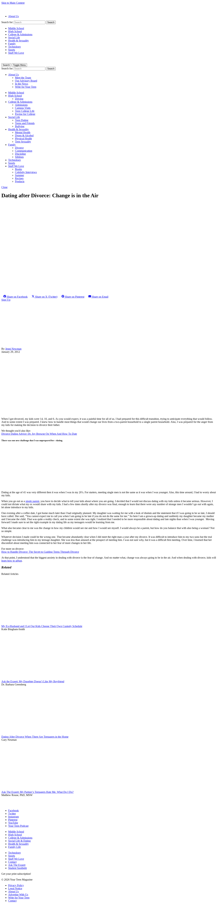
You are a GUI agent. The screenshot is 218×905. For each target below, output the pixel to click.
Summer (19, 175)
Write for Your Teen (25, 86)
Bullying (19, 126)
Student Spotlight (17, 868)
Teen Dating (21, 120)
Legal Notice (15, 888)
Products (19, 181)
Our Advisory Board (26, 80)
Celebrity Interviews (26, 172)
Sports (11, 49)
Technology (14, 46)
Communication (23, 150)
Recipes (19, 178)
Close (4, 187)
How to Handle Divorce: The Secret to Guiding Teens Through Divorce (40, 551)
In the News (21, 83)
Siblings (19, 156)
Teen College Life (24, 111)
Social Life (14, 37)
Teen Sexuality (23, 141)
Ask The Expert (16, 865)
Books (18, 169)
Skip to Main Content (13, 2)
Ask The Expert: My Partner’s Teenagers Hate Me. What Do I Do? (37, 792)
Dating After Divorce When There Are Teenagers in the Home (34, 736)
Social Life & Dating (19, 840)
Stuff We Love (16, 52)
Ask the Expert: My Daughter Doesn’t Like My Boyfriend (32, 681)
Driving (19, 98)
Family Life (14, 846)
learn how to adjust (11, 560)
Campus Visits (22, 107)
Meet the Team (23, 77)
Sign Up (5, 299)
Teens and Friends (25, 123)
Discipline (20, 153)
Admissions (21, 104)
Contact (12, 861)
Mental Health (22, 132)
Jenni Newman (13, 348)
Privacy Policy (16, 885)
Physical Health (23, 138)
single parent (32, 501)
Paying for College (25, 114)
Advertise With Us (18, 894)
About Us (13, 16)
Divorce (19, 147)
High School (15, 31)
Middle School (16, 28)
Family (12, 43)
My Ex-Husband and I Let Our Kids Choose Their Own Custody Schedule (41, 626)
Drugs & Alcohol (24, 135)
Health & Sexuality (18, 40)
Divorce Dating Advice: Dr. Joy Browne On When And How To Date (39, 433)
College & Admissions (20, 34)
